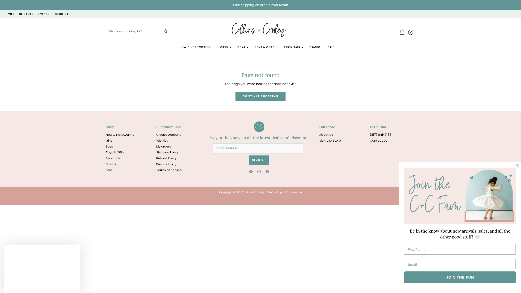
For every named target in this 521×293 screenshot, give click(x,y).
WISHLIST (62, 14)
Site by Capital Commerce (284, 192)
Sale (331, 47)
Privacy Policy (166, 164)
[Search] (165, 31)
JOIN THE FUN (460, 277)
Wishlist (162, 140)
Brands (315, 47)
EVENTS (44, 14)
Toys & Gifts (265, 47)
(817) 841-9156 (380, 134)
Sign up (259, 160)
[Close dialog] (517, 166)
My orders (163, 146)
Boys (242, 47)
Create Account (168, 134)
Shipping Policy (167, 152)
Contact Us (378, 140)
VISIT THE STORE (21, 14)
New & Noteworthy (196, 47)
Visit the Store (330, 140)
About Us (326, 134)
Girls (224, 47)
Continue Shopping (260, 96)
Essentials (292, 47)
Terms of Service (169, 170)
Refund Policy (166, 158)
